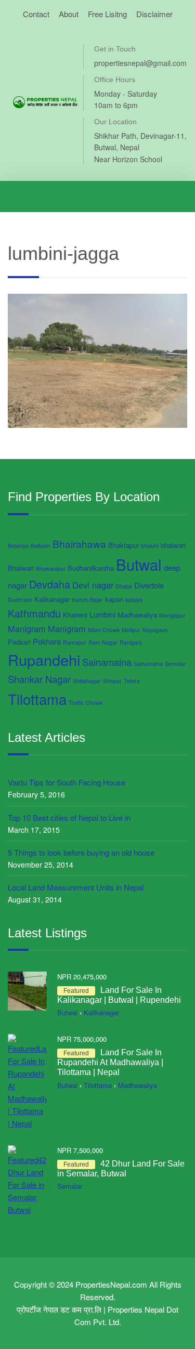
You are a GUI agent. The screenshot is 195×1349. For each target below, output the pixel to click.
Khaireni (75, 615)
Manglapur (172, 615)
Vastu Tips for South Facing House (66, 782)
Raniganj (130, 642)
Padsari (19, 642)
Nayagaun (155, 630)
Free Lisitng (107, 13)
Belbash (40, 545)
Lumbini (102, 614)
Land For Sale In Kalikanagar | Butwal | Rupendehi (119, 995)
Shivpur (112, 681)
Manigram (27, 628)
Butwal (139, 564)
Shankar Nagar (39, 679)
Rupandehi (44, 659)
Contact (36, 13)
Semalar (175, 663)
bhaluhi (150, 545)
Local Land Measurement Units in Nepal (76, 887)
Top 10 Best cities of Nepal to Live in (69, 817)
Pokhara (47, 641)
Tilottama (37, 698)
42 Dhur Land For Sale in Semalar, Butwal (121, 1168)
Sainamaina (107, 662)
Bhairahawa (79, 543)
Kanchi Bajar (87, 600)
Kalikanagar (52, 599)
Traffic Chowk (85, 702)
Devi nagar (92, 585)
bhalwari (173, 545)
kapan (114, 599)
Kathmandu (34, 613)
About (69, 13)
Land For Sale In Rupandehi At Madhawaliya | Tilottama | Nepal (110, 1062)
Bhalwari (21, 568)
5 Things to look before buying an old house (81, 852)
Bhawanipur (51, 568)
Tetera (132, 681)
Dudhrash (20, 600)
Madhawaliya (137, 615)
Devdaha (49, 584)
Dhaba (123, 586)
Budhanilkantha (91, 568)
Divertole (149, 585)
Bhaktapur (123, 545)
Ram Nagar (103, 642)
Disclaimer (154, 13)
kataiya (133, 600)
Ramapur (74, 642)
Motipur (131, 630)
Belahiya (18, 545)
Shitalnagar (87, 681)
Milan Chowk (104, 630)
